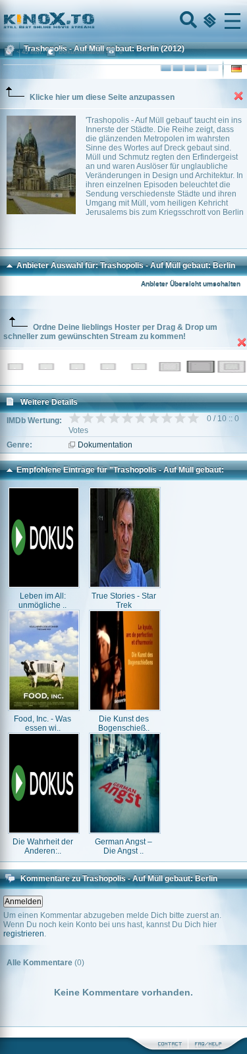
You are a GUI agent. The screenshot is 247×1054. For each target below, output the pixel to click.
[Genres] (208, 21)
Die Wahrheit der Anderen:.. (43, 846)
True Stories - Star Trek (124, 600)
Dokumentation (105, 444)
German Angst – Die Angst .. (123, 846)
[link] (123, 21)
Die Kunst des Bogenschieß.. (124, 723)
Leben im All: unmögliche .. (42, 600)
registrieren (23, 933)
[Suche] (187, 21)
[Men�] (232, 21)
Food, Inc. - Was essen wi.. (42, 723)
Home (93, 21)
